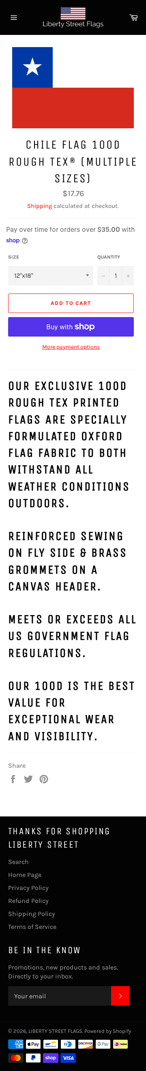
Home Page (24, 875)
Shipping (39, 205)
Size (13, 257)
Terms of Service (32, 927)
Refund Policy (28, 901)
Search (18, 862)
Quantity (108, 257)
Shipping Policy (31, 914)
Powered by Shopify (107, 1031)
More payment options (71, 346)
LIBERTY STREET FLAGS (55, 1031)
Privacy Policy (28, 888)
